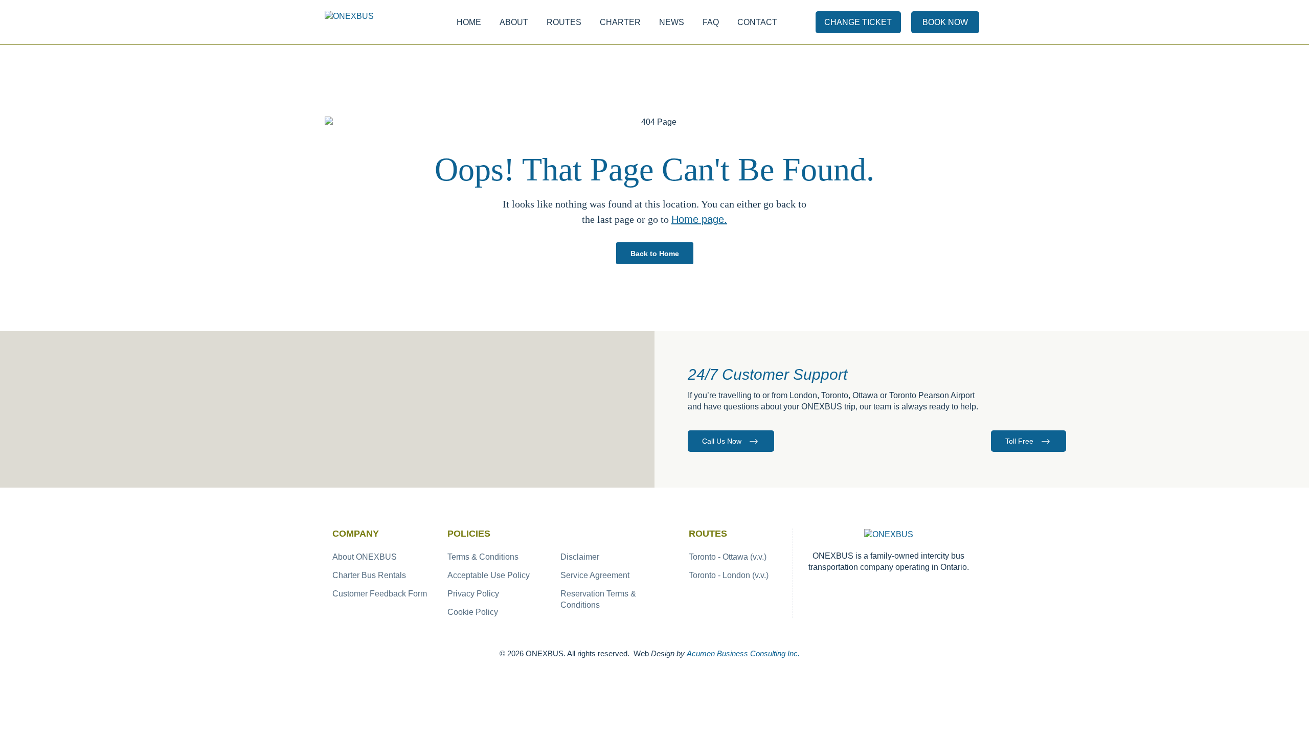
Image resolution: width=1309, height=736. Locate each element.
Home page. (699, 219)
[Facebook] (856, 589)
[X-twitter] (900, 589)
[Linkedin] (922, 589)
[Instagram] (878, 589)
